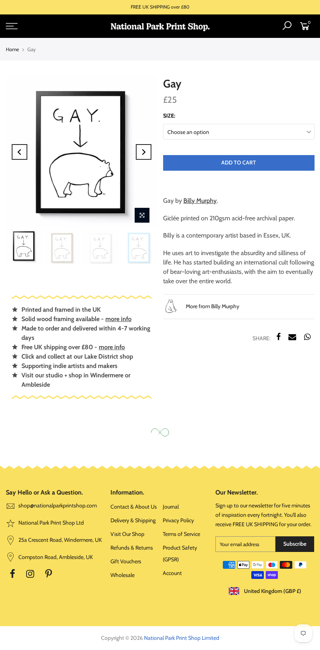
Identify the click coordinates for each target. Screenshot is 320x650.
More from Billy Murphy (212, 306)
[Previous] (19, 152)
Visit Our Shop (127, 534)
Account (172, 573)
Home (12, 49)
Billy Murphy (200, 200)
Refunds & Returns (131, 547)
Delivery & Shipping (133, 520)
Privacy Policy (178, 520)
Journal (171, 506)
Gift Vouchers (125, 561)
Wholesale (122, 575)
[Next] (143, 152)
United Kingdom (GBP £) (272, 591)
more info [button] (118, 319)
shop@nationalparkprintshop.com (57, 505)
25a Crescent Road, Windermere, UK (59, 539)
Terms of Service (181, 534)
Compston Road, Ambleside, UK (55, 557)
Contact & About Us (133, 506)
